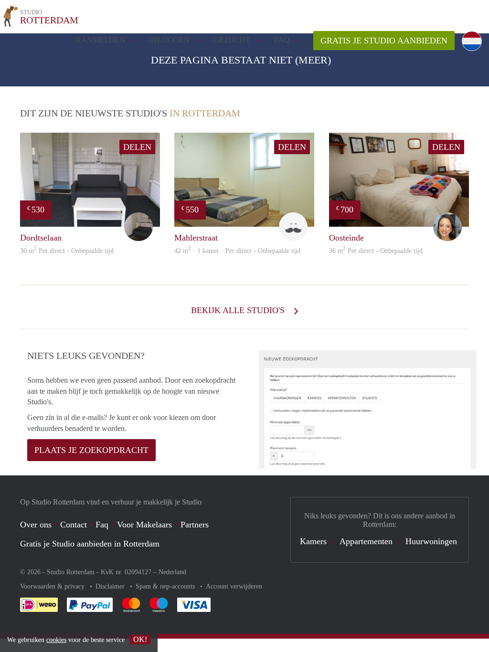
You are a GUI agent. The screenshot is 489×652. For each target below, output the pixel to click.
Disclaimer (111, 586)
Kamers (313, 541)
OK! (140, 639)
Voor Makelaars (144, 524)
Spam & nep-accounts (166, 586)
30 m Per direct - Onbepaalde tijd (67, 250)
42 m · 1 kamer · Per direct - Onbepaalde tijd (237, 250)
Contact (73, 524)
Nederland (172, 572)
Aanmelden (100, 40)
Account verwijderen (234, 586)
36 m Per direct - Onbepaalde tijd (376, 250)
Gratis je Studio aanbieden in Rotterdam (89, 543)
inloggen (169, 40)
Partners (195, 524)
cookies (56, 639)
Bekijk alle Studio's (239, 310)
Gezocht (231, 40)
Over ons (36, 524)
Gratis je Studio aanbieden (383, 40)
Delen (137, 147)
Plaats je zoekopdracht (91, 450)
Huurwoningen (431, 541)
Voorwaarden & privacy (53, 586)
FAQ (281, 40)
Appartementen (366, 541)
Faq (102, 524)
